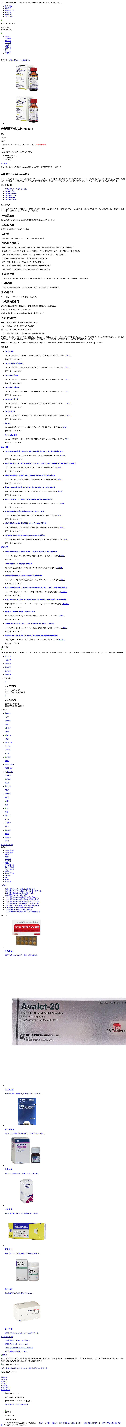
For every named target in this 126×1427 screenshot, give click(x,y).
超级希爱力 (9, 951)
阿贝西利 (8, 12)
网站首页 (8, 36)
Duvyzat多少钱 (10, 411)
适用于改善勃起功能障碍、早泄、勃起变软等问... (22, 955)
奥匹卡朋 (8, 1329)
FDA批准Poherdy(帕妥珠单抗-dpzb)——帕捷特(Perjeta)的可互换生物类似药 (31, 551)
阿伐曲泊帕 (9, 1090)
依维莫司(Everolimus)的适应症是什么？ (19, 893)
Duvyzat (7, 423)
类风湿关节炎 (9, 873)
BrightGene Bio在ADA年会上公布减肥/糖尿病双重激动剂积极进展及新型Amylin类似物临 (36, 599)
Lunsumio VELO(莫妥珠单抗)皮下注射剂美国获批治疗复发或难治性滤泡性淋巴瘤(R (34, 451)
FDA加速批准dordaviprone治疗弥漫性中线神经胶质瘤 (23, 575)
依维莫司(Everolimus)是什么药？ (17, 895)
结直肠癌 (8, 859)
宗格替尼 (4, 1377)
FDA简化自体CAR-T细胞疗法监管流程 (18, 564)
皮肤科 (7, 761)
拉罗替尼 (4, 1383)
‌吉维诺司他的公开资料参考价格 (16, 189)
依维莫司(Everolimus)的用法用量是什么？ (20, 889)
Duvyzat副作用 (10, 197)
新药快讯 (8, 49)
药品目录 (8, 39)
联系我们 (8, 53)
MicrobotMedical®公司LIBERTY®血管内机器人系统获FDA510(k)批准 (29, 623)
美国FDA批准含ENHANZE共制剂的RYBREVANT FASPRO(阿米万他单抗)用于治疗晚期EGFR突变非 (40, 463)
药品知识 (4, 885)
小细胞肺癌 (9, 852)
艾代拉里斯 (9, 16)
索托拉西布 (9, 6)
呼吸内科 (8, 775)
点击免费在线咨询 (7, 845)
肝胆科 (7, 731)
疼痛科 (7, 834)
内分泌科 (8, 746)
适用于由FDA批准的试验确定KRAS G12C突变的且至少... (24, 1133)
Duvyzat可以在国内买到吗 (14, 363)
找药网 (41, 1423)
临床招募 (8, 41)
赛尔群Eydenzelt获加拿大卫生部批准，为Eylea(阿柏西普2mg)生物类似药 (30, 487)
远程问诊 (8, 43)
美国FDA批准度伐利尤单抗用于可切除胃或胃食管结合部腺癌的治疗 (28, 499)
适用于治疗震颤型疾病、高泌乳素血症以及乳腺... (22, 1173)
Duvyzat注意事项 (10, 199)
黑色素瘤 (8, 861)
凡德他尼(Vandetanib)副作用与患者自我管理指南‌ (22, 901)
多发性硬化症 (9, 867)
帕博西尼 (4, 1381)
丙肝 (6, 877)
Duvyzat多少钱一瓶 (11, 399)
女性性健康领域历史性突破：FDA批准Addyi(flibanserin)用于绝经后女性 (30, 475)
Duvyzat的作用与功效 (12, 387)
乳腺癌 (7, 854)
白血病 (7, 863)
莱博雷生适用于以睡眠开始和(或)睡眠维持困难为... (22, 1253)
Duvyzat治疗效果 (10, 195)
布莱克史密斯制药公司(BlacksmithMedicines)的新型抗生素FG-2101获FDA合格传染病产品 (36, 587)
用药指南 (8, 51)
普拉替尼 (4, 1379)
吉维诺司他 (25, 60)
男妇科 (7, 797)
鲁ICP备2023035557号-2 (91, 1423)
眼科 (6, 804)
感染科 (7, 783)
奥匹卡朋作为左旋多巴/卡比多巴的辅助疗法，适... (22, 1333)
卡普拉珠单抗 (5, 1388)
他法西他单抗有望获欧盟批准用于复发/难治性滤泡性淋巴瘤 (25, 523)
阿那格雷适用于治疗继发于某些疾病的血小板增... (22, 1213)
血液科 (7, 724)
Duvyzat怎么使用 (11, 435)
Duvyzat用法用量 (10, 193)
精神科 (7, 841)
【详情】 (68, 355)
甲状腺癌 (8, 881)
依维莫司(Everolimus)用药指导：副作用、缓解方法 (23, 891)
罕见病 (7, 753)
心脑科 (7, 790)
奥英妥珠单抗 (5, 1390)
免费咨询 (8, 674)
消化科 (7, 819)
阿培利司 (8, 8)
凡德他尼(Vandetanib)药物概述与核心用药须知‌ (22, 897)
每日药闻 (8, 47)
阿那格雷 (8, 1209)
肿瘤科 (7, 717)
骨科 (6, 812)
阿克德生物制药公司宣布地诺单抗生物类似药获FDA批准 (24, 511)
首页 (10, 60)
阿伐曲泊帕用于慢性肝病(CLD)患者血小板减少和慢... (23, 1094)
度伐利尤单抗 (9, 10)
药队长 (47, 1423)
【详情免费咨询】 (41, 144)
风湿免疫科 (9, 768)
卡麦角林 (8, 1169)
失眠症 (7, 879)
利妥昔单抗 (9, 14)
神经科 (7, 739)
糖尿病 (7, 871)
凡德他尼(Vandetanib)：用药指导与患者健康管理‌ (22, 903)
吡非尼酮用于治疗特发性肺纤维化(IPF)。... (19, 1293)
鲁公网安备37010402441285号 (71, 1423)
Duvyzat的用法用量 (11, 375)
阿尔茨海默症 (9, 869)
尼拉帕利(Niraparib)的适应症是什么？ (19, 909)
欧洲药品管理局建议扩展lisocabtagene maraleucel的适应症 (25, 535)
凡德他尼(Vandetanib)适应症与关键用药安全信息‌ (22, 899)
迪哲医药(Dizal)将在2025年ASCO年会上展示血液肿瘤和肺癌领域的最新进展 (31, 635)
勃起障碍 (8, 875)
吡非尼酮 (8, 1289)
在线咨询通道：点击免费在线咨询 (16, 1404)
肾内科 (7, 826)
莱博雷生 (8, 1249)
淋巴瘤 (7, 857)
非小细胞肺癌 (9, 850)
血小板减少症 (9, 865)
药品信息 (16, 60)
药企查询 (8, 45)
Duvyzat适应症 (10, 191)
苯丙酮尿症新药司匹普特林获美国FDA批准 (20, 611)
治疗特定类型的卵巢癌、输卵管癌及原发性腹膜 (22, 905)
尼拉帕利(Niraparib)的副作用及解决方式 (20, 907)
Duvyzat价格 (9, 351)
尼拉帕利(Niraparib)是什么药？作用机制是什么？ (23, 912)
